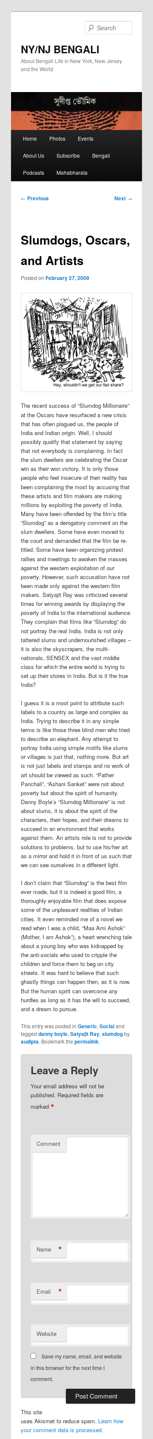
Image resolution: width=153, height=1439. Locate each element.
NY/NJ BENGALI (60, 49)
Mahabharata (72, 172)
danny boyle (53, 1034)
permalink (86, 1041)
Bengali (101, 155)
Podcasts (33, 172)
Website (47, 1333)
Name (49, 1249)
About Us (33, 155)
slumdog (112, 1034)
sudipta (30, 1041)
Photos (57, 138)
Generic (87, 1026)
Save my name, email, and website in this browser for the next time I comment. (76, 1367)
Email (49, 1291)
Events (86, 138)
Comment (48, 1143)
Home (30, 138)
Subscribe (68, 155)
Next (123, 198)
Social (106, 1026)
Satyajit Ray (84, 1034)
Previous (35, 198)
